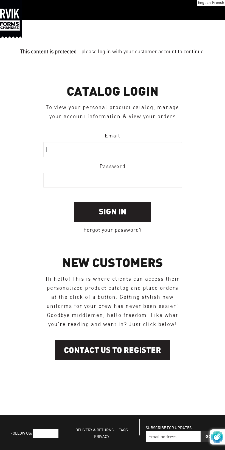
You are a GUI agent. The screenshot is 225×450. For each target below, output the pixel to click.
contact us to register (112, 350)
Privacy (101, 437)
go (209, 437)
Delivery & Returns (94, 430)
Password (113, 166)
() (201, 10)
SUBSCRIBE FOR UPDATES (169, 428)
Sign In (112, 212)
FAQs (123, 430)
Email (112, 136)
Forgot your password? (112, 230)
